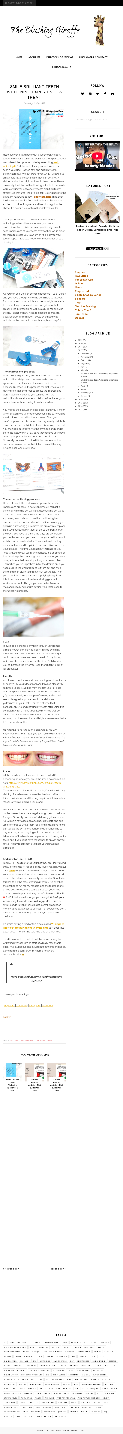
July (82, 366)
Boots (26, 1352)
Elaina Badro (60, 1361)
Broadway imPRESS (53, 1352)
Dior (93, 1356)
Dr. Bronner (10, 1361)
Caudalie (109, 1352)
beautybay (26, 1407)
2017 (80, 350)
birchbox (74, 1407)
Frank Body (30, 1366)
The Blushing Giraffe (53, 1430)
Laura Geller (100, 1375)
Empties (80, 272)
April (83, 385)
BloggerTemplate (79, 1430)
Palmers (32, 1389)
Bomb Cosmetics (12, 1352)
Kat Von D (98, 1370)
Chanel (7, 1356)
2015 (80, 402)
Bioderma (89, 1347)
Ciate (39, 1356)
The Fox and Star (66, 1398)
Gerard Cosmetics (69, 1366)
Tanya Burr (26, 1398)
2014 (80, 406)
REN (76, 1389)
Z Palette (86, 1403)
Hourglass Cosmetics (39, 1370)
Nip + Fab (109, 1384)
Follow (6, 1017)
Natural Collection (91, 1384)
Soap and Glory (61, 1393)
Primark (67, 1389)
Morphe (66, 1384)
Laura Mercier (11, 1380)
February (84, 392)
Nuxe (22, 1389)
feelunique (49, 1412)
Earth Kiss (45, 1361)
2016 (80, 399)
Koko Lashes (59, 1375)
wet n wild (60, 1416)
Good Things (102, 1366)
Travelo (34, 1403)
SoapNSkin (77, 1393)
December (85, 353)
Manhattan (9, 1384)
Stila (99, 1393)
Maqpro (22, 1384)
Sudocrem (110, 1393)
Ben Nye (56, 1347)
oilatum (8, 1416)
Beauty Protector (39, 1347)
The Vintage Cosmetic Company (93, 1398)
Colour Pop (61, 1356)
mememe (74, 1412)
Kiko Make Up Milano (31, 1375)
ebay (25, 1412)
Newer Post (12, 1269)
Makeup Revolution (101, 1380)
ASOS (12, 1343)
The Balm (49, 1398)
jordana (62, 1412)
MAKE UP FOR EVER (55, 1380)
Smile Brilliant (42, 196)
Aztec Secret (91, 1343)
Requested (82, 291)
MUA (69, 1380)
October (84, 360)
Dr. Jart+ (24, 1361)
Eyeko (7, 1366)
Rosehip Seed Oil (12, 1393)
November (85, 356)
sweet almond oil (25, 1416)
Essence (113, 1361)
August (84, 363)
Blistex (100, 1347)
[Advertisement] (61, 1305)
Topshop (23, 1403)
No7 (14, 1389)
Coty (73, 1356)
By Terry (70, 1352)
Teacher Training (85, 306)
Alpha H (36, 1343)
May (83, 370)
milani (84, 1412)
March (83, 389)
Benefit (67, 1347)
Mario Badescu (52, 1384)
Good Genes (87, 1366)
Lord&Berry (28, 1380)
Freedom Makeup (48, 1366)
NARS (76, 1384)
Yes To (74, 1403)
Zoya (105, 1403)
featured (14, 1040)
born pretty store (91, 1407)
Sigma (38, 1393)
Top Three (81, 314)
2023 (80, 340)
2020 (80, 343)
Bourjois (36, 1352)
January (84, 396)
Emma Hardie (99, 1361)
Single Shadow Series (88, 295)
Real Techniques (90, 1389)
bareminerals (11, 1407)
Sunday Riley (10, 1398)
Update (79, 317)
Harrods (21, 1370)
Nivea (7, 1389)
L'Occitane (74, 1375)
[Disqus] (34, 1143)
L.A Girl (86, 1375)
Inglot (71, 1370)
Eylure (17, 1366)
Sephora (28, 1393)
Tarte (38, 1398)
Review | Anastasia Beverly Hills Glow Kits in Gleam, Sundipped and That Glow (97, 230)
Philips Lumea (46, 1389)
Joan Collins (83, 1370)
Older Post (57, 1269)
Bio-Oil (77, 1347)
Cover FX (83, 1356)
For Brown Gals (84, 279)
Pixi (58, 1389)
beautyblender (43, 1407)
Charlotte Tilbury (24, 1356)
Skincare (80, 298)
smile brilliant (27, 1040)
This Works (9, 1403)
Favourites (81, 275)
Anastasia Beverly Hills (55, 1343)
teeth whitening (44, 1040)
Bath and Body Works (15, 1347)
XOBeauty (62, 1403)
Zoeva (97, 1403)
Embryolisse (83, 1361)
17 (5, 1343)
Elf (72, 1361)
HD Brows (9, 1370)
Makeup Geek (81, 1380)
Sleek (47, 1393)
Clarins (49, 1356)
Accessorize (23, 1343)
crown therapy (12, 1412)
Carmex (97, 1352)
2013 (80, 409)
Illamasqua (58, 1370)
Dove (101, 1356)
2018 (80, 346)
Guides (79, 283)
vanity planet (44, 1416)
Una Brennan (48, 1403)
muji (106, 1412)
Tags (78, 302)
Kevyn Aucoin (11, 1375)
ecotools (35, 1412)
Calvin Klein (84, 1352)
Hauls (78, 287)
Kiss (47, 1375)
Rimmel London (109, 1389)
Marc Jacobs (35, 1384)
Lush (40, 1380)
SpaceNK (89, 1393)
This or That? (83, 310)
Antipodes (76, 1343)
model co (95, 1412)
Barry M (105, 1343)
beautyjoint (61, 1407)
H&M (113, 1366)
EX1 (34, 1361)
